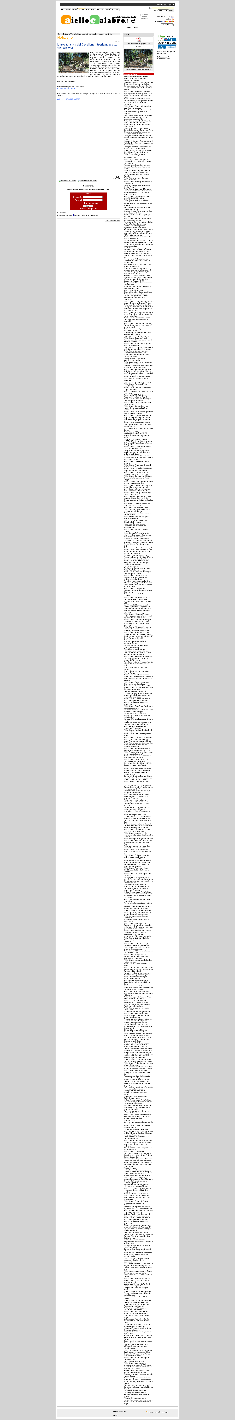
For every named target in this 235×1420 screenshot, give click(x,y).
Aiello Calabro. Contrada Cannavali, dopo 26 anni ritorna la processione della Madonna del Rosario (138, 745)
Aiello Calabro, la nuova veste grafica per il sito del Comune (137, 344)
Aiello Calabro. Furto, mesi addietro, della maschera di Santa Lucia (137, 683)
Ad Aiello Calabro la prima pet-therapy (137, 382)
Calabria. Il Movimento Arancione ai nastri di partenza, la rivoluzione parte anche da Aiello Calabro (137, 452)
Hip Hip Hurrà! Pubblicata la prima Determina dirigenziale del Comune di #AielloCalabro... (137, 261)
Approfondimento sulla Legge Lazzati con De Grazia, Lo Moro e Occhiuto (137, 1185)
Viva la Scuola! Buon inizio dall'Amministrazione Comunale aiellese (138, 291)
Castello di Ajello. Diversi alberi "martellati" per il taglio (135, 359)
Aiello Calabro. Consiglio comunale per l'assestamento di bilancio (137, 493)
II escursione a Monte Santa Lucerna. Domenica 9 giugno (137, 355)
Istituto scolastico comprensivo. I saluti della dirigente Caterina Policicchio (138, 151)
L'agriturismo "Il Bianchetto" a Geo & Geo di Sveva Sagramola (137, 1285)
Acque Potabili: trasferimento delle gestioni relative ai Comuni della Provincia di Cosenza (136, 78)
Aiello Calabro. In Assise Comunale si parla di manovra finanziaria (137, 757)
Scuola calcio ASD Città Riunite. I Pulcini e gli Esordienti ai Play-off (136, 396)
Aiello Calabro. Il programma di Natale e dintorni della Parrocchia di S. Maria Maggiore (138, 478)
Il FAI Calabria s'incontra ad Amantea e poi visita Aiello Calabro (138, 1368)
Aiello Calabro (76, 34)
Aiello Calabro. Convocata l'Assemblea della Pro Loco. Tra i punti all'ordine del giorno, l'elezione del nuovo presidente (138, 739)
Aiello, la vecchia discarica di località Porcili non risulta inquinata (137, 1005)
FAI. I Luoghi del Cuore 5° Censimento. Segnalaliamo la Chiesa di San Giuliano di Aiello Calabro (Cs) (138, 1155)
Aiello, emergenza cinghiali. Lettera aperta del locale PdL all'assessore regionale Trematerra (136, 796)
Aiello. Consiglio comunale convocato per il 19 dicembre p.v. (137, 238)
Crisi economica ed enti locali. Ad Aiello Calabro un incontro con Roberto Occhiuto (138, 765)
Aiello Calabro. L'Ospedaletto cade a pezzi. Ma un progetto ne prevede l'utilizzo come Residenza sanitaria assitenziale (137, 701)
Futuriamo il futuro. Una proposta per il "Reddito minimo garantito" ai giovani (137, 974)
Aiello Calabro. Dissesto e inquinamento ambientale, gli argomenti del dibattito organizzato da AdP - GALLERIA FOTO (138, 1206)
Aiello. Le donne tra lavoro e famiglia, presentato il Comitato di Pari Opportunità (137, 1260)
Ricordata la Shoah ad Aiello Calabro (137, 1370)
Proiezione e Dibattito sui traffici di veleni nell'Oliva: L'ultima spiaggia (138, 711)
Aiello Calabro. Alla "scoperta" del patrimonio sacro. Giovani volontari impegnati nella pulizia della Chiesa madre (136, 1314)
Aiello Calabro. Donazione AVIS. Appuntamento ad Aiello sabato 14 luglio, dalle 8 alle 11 (138, 590)
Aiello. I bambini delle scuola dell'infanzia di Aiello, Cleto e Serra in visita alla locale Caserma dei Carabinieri (138, 969)
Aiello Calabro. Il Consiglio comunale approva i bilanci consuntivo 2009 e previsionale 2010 (137, 1280)
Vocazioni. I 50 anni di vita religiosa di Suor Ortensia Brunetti (137, 287)
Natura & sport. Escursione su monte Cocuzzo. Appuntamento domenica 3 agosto (137, 167)
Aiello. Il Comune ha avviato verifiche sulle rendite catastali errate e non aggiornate (137, 378)
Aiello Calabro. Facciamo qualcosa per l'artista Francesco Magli (137, 219)
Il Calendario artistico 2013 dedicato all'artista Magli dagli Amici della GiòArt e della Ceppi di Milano (138, 457)
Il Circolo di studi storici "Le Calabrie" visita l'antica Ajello (137, 1246)
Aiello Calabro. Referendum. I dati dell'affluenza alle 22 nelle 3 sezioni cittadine (136, 870)
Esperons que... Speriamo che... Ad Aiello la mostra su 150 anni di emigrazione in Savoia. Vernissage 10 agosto (137, 810)
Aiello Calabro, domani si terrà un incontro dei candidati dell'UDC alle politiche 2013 (136, 408)
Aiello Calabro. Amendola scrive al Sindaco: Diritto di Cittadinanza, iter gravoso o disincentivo (136, 1015)
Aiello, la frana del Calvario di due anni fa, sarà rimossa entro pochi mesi (137, 1044)
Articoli (81, 9)
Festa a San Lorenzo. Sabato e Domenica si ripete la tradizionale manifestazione (135, 526)
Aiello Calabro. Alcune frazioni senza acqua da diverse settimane (137, 948)
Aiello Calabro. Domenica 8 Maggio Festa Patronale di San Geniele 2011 (137, 944)
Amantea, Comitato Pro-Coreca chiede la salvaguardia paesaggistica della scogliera (138, 111)
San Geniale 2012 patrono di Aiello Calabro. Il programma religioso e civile (137, 606)
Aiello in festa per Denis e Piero (135, 815)
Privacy (135, 27)
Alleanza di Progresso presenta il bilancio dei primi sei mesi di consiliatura (138, 1399)
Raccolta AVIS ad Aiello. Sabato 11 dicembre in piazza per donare (136, 1057)
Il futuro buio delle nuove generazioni (137, 1012)
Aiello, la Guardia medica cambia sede (137, 824)
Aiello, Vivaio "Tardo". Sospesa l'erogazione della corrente (135, 1309)
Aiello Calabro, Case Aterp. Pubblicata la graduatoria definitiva (138, 707)
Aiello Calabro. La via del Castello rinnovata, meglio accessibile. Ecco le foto (137, 851)
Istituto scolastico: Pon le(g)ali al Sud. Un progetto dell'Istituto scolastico (137, 723)
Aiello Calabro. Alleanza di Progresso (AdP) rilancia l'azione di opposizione (137, 749)
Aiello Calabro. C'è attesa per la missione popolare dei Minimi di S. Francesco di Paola (136, 641)
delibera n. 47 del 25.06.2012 (68, 99)
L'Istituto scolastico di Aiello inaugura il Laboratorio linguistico (138, 646)
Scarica (138, 46)
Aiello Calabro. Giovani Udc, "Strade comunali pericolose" (137, 1126)
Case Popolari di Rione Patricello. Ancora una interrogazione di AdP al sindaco (136, 1394)
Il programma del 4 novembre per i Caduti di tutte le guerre (136, 1097)
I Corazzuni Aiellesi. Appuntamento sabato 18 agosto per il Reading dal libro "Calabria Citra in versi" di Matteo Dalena (138, 540)
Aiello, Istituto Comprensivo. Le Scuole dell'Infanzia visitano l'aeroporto (138, 1272)
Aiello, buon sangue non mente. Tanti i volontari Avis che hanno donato (137, 847)
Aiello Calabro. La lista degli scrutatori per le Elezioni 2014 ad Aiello (137, 197)
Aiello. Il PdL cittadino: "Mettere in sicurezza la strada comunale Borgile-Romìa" (137, 1072)
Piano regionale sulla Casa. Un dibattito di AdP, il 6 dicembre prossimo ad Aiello (138, 1068)
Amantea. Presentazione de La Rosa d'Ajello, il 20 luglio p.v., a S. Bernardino (138, 582)
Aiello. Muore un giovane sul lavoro (136, 507)
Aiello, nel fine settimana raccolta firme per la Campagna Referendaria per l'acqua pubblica (138, 1254)
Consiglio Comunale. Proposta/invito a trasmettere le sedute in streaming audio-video (138, 137)
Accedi (159, 5)
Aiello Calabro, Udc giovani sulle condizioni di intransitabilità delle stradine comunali (138, 835)
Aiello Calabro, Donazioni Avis (134, 1151)
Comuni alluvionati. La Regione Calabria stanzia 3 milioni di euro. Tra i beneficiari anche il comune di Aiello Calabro (138, 778)
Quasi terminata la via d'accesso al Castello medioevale (136, 1138)
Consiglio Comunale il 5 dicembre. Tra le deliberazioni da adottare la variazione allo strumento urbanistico (138, 132)
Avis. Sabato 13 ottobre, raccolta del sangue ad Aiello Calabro (137, 504)
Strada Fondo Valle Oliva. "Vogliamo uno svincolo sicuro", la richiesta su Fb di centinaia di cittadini (138, 1107)
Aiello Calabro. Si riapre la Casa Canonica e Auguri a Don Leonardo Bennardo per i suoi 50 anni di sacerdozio (136, 296)
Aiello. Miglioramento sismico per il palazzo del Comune (136, 517)
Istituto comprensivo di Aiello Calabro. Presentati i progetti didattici (137, 1305)
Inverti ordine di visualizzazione (87, 215)
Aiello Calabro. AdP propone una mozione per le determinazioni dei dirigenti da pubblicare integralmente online (136, 434)
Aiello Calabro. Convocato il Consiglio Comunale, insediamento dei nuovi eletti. (138, 190)
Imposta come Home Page (158, 1412)
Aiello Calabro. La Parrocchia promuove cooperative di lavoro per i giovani (138, 469)
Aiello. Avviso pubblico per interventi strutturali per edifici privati (137, 510)
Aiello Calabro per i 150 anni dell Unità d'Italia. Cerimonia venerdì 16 (137, 998)
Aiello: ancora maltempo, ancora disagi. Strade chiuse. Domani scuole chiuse (138, 1351)
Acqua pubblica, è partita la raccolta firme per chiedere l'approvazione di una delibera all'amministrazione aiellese (138, 1078)
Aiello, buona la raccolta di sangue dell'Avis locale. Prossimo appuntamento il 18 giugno (138, 993)
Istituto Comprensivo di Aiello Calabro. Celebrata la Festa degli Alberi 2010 (137, 1301)
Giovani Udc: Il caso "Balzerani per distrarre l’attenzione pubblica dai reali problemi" (137, 1083)
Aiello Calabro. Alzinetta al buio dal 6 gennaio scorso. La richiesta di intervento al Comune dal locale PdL (138, 687)
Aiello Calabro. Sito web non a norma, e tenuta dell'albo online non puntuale (138, 486)
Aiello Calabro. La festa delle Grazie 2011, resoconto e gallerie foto (137, 830)
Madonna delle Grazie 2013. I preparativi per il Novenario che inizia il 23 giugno (138, 348)
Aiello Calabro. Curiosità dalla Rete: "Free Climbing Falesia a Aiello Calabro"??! (136, 940)
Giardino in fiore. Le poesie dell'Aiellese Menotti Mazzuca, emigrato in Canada (138, 1160)
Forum (93, 9)
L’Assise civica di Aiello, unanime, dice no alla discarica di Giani (138, 212)
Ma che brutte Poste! (131, 566)
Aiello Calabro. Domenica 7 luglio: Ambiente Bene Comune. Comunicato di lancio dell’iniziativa (138, 340)
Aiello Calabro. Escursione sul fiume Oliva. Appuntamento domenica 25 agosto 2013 (137, 319)
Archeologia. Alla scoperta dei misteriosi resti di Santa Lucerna (138, 904)
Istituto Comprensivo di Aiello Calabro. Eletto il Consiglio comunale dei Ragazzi (138, 1060)
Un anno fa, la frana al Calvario (135, 1391)
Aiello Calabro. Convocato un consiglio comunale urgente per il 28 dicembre (137, 473)
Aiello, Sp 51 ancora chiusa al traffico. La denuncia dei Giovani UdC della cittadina (137, 1190)
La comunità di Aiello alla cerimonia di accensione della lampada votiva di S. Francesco (137, 610)
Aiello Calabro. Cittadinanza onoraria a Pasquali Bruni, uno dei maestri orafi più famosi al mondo (138, 325)
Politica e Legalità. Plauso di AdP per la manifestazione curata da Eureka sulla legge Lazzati (138, 1164)
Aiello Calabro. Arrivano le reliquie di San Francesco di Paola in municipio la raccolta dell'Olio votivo (138, 658)
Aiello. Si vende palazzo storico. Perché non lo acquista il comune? (138, 753)
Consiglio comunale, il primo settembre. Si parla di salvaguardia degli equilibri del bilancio (138, 88)
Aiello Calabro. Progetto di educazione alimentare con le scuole (137, 107)
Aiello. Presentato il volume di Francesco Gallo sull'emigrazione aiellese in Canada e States (138, 156)
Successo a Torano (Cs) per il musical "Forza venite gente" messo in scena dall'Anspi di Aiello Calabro (137, 1039)
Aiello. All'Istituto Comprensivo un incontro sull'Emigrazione (136, 727)
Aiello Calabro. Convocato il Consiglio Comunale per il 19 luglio (137, 573)
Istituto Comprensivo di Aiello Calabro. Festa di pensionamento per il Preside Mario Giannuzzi (137, 1293)
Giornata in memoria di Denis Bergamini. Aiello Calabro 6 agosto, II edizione (138, 827)
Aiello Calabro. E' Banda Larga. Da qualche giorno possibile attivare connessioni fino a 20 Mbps (136, 857)
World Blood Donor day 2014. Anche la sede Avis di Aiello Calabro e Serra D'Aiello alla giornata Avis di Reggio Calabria (137, 173)
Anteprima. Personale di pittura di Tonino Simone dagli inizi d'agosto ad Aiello (138, 558)
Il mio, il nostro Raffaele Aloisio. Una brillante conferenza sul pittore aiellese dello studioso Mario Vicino (137, 535)
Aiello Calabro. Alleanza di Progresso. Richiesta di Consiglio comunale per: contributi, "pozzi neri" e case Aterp (137, 629)
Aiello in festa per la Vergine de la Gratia (138, 839)
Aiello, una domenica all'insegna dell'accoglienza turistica (135, 977)
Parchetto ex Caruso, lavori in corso (137, 568)
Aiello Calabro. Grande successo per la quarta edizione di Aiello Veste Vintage (138, 302)
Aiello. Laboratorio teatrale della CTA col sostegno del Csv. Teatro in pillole (138, 497)
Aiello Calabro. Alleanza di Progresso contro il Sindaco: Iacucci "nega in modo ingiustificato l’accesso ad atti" (138, 616)
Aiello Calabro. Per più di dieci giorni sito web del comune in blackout (138, 412)
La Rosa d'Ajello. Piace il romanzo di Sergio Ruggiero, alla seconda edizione (137, 1215)
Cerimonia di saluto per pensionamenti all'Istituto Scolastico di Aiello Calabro (137, 1250)
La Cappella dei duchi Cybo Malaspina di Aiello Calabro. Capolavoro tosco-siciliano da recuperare (138, 143)
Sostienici (115, 9)
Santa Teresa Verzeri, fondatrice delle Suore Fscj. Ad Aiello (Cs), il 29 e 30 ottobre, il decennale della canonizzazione (137, 1117)
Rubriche (100, 9)
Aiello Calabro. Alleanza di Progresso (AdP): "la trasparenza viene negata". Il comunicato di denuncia (137, 562)
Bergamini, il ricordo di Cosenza (135, 555)
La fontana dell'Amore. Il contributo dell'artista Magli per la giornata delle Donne (136, 1321)
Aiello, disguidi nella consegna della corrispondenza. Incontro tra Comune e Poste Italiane (137, 161)
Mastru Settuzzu (130, 1168)
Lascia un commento (112, 221)
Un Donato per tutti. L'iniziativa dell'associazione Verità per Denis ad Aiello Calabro (137, 715)
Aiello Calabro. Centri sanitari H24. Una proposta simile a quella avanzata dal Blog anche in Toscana (138, 551)
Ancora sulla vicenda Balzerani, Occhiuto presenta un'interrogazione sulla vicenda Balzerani (138, 1374)
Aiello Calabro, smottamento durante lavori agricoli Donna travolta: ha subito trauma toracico (137, 424)
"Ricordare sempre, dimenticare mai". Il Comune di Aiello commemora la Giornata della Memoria (138, 1387)
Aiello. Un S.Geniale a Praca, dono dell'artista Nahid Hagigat (136, 521)
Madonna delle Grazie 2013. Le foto (136, 336)
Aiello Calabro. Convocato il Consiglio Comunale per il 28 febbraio (137, 400)
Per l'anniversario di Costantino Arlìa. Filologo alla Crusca (137, 208)
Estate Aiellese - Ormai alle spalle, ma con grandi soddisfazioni (137, 792)
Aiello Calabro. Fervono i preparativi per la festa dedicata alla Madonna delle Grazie (138, 842)
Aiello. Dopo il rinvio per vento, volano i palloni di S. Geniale (138, 363)
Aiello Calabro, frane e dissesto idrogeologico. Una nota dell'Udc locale (137, 1364)
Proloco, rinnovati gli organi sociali (136, 128)
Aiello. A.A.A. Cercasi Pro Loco (135, 570)
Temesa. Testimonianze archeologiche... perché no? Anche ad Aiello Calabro (138, 907)
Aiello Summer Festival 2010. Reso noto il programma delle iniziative (138, 1211)
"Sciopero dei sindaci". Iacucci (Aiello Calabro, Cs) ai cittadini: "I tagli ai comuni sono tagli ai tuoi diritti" (138, 787)
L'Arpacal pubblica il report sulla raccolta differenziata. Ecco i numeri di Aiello (138, 83)
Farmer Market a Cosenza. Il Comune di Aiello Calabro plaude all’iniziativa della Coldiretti (138, 1337)
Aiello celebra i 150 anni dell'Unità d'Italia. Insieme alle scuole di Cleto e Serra (137, 982)
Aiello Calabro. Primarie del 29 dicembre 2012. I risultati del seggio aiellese (138, 466)
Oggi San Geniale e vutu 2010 (134, 1361)
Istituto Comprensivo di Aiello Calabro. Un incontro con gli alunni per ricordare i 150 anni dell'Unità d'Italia (138, 1102)
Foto (87, 9)
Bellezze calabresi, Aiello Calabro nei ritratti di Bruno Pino (137, 186)
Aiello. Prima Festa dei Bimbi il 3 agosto (138, 548)
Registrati (170, 5)
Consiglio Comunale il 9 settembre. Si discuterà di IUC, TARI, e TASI (137, 147)
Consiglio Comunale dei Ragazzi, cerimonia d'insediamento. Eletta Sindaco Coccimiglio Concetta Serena (138, 987)
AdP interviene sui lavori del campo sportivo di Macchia (136, 1112)
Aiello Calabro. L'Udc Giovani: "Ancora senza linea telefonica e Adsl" (137, 447)
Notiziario (66, 34)
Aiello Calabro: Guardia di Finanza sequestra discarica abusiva (136, 1202)
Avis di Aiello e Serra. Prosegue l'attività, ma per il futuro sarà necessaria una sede (138, 664)
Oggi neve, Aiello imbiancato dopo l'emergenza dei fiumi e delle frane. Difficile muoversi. (136, 1346)
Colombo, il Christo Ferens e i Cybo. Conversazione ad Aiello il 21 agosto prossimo (137, 803)
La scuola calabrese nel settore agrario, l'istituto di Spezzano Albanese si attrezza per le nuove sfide (138, 117)
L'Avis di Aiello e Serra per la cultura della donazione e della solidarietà (137, 490)
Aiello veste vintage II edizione (135, 800)
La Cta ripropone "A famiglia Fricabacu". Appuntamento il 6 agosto (138, 333)
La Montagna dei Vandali (66, 88)
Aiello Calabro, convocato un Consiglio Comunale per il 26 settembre (137, 760)
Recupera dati (92, 209)
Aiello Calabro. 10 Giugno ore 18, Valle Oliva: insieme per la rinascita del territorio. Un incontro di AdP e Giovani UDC (137, 600)
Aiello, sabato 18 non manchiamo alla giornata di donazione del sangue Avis (137, 861)
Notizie (74, 9)
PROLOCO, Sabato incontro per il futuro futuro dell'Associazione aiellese (138, 366)
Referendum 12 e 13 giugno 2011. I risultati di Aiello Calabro (136, 865)
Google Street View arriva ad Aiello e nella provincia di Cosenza (137, 1355)
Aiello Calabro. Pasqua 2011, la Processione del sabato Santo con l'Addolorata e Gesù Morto (136, 956)
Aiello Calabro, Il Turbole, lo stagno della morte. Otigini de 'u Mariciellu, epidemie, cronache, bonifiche (138, 314)
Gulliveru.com (162, 57)
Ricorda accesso (92, 203)
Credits (107, 9)
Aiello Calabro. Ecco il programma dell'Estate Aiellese (136, 330)
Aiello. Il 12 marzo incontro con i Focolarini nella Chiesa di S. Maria (136, 1001)
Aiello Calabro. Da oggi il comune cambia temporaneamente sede (136, 352)
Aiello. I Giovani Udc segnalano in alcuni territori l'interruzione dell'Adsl (138, 482)
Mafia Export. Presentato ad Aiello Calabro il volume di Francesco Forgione (138, 1047)
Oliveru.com (161, 52)
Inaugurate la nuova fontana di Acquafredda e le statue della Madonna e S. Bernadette (138, 1241)
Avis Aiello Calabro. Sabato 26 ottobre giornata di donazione (137, 265)
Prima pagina (65, 9)
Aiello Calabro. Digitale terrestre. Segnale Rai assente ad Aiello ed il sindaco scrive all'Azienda (136, 577)
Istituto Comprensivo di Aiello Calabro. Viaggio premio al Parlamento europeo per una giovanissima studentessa (137, 912)
